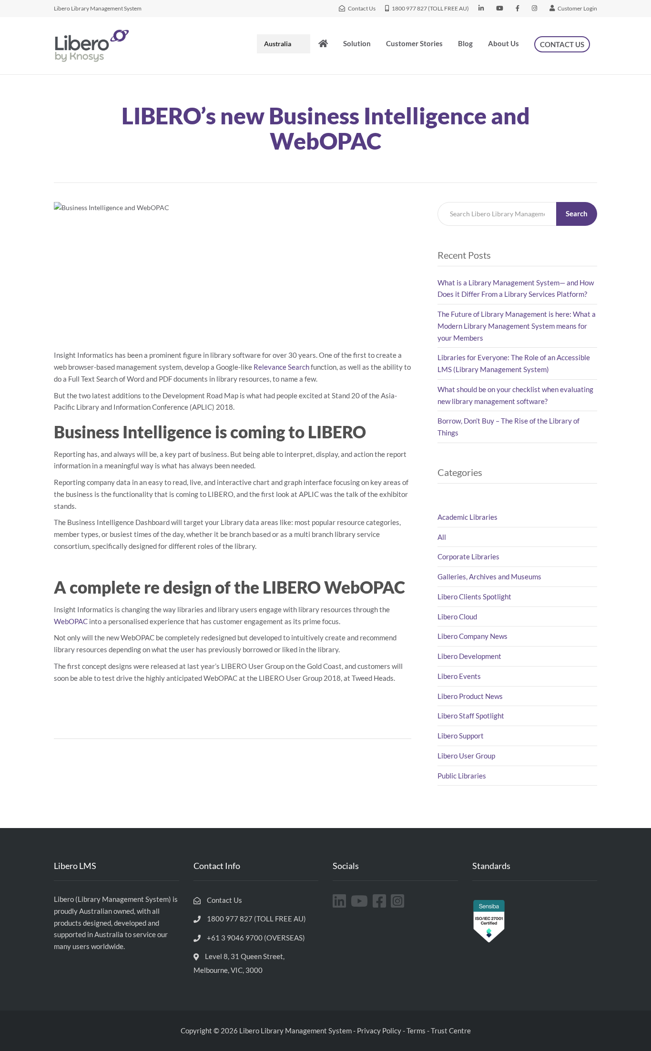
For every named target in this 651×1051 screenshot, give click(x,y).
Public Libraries (461, 775)
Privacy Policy (379, 1030)
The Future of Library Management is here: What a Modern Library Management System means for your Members (516, 326)
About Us (503, 43)
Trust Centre (451, 1030)
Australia (277, 44)
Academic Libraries (467, 517)
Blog (465, 43)
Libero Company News (472, 636)
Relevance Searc (279, 367)
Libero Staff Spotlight (470, 715)
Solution (357, 43)
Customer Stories (414, 43)
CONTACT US (562, 44)
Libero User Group (466, 755)
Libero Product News (470, 696)
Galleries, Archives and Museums (489, 576)
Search (577, 213)
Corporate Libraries (468, 556)
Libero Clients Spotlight (474, 596)
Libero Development (469, 656)
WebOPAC (71, 621)
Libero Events (459, 676)
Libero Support (460, 735)
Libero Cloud (457, 616)
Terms (416, 1030)
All (441, 537)
